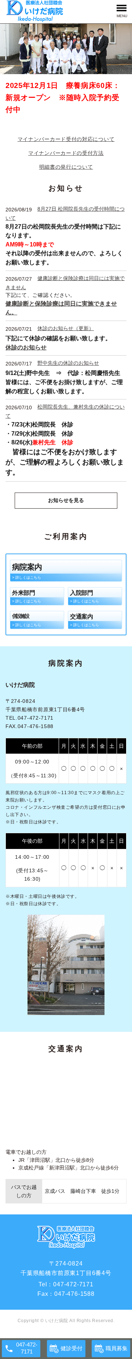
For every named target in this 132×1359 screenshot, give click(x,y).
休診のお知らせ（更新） (65, 328)
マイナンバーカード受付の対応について (66, 139)
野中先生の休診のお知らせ (68, 363)
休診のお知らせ (26, 347)
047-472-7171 (73, 1284)
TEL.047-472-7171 (30, 718)
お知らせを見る (66, 500)
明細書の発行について (66, 167)
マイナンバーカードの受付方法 (66, 153)
